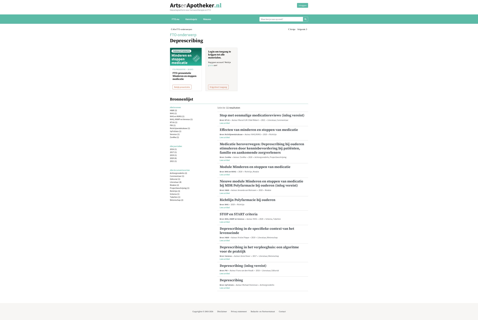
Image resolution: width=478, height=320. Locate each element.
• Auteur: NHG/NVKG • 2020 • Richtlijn (259, 133)
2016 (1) (173, 149)
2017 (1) (173, 152)
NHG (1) (173, 113)
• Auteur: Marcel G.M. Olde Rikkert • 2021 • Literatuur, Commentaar (262, 118)
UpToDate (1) (175, 131)
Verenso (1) (174, 134)
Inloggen (302, 5)
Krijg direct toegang (218, 87)
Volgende (301, 29)
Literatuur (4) (175, 182)
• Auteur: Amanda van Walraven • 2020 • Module (261, 186)
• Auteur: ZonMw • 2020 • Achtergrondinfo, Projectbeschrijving (262, 151)
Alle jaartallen (176, 146)
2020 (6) (173, 158)
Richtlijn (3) (175, 191)
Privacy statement (239, 311)
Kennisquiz (191, 19)
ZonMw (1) (174, 137)
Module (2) (174, 185)
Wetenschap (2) (176, 200)
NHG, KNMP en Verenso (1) (181, 119)
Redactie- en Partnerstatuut (263, 311)
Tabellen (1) (175, 197)
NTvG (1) (173, 122)
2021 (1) (173, 161)
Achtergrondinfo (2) (178, 173)
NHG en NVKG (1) (177, 116)
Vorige (292, 29)
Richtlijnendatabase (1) (180, 128)
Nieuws (207, 19)
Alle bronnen (175, 107)
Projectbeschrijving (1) (179, 188)
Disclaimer (222, 311)
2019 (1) (173, 155)
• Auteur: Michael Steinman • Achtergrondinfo (247, 283)
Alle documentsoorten (180, 170)
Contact (282, 311)
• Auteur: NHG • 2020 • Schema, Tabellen (250, 217)
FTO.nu (175, 19)
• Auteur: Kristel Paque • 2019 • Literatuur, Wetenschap (257, 234)
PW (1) (173, 125)
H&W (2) (173, 110)
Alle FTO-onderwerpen (182, 29)
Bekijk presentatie (182, 87)
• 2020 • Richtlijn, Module (255, 170)
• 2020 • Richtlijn (247, 203)
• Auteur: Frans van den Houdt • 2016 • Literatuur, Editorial (249, 269)
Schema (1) (174, 194)
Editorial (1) (175, 179)
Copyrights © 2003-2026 (202, 311)
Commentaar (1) (177, 176)
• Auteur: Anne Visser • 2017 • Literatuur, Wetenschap (259, 252)
